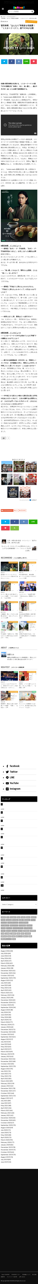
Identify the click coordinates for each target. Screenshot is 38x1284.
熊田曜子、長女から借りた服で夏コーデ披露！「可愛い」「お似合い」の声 (9, 705)
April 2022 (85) (6, 1078)
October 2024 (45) (7, 1005)
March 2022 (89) (7, 1081)
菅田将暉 (23, 510)
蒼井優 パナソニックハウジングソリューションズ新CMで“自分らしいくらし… (9, 576)
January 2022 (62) (7, 1086)
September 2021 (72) (8, 1096)
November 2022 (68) (8, 1061)
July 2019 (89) (6, 1159)
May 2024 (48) (6, 1017)
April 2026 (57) (6, 961)
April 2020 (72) (6, 1137)
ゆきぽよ (27, 920)
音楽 (14, 939)
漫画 (9, 936)
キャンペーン (14, 925)
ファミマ (9, 928)
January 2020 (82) (7, 1145)
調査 (30, 936)
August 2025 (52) (7, 980)
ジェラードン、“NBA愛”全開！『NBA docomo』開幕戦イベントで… (27, 596)
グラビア (29, 925)
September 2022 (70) (8, 1066)
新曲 (18, 933)
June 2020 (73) (6, 1132)
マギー (3, 931)
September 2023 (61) (8, 1037)
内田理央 (32, 931)
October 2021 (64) (7, 1093)
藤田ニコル (19, 936)
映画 (22, 933)
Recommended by (24, 500)
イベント (3, 922)
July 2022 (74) (6, 1071)
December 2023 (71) (8, 1029)
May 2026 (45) (6, 958)
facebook (14, 766)
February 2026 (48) (7, 966)
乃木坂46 (26, 931)
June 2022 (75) (6, 1074)
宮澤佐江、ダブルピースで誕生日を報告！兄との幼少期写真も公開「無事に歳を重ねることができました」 (20, 869)
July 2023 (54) (6, 1042)
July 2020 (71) (6, 1130)
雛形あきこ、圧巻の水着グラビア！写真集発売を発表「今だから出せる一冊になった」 (20, 814)
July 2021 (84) (6, 1101)
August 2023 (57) (7, 1039)
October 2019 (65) (7, 1152)
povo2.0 (34, 917)
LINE (12, 777)
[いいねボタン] (3, 438)
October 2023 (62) (7, 1034)
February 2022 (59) (7, 1083)
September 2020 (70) (8, 1125)
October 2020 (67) (7, 1123)
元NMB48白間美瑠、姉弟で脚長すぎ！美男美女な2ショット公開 (27, 616)
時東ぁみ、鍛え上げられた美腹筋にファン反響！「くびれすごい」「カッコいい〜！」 (20, 830)
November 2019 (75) (8, 1150)
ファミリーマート (18, 928)
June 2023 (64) (6, 1044)
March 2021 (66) (7, 1110)
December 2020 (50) (8, 1118)
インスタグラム (23, 922)
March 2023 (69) (7, 1051)
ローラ (20, 931)
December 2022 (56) (8, 1059)
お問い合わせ (22, 1276)
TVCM (3, 920)
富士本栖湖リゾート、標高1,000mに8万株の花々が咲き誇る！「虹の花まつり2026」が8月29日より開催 (20, 839)
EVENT (6, 825)
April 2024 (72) (6, 1020)
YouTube (14, 783)
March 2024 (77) (7, 1022)
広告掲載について (26, 1274)
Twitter (14, 771)
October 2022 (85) (7, 1064)
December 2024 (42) (8, 1000)
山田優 (7, 933)
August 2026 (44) (7, 951)
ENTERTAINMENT (8, 510)
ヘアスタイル (28, 928)
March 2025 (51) (7, 993)
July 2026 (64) (6, 953)
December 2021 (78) (8, 1088)
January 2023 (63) (7, 1056)
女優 (2, 933)
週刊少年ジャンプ (6, 939)
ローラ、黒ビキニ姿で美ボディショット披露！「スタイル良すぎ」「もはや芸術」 (9, 596)
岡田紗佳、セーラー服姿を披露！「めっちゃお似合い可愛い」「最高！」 (20, 805)
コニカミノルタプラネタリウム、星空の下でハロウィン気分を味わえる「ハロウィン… (9, 685)
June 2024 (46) (6, 1015)
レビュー (14, 931)
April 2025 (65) (6, 990)
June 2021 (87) (6, 1103)
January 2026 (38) (7, 968)
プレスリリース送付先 (12, 1276)
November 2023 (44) (8, 1032)
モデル (8, 931)
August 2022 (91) (7, 1069)
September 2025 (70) (8, 978)
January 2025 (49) (7, 997)
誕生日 (25, 936)
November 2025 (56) (8, 973)
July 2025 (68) (6, 983)
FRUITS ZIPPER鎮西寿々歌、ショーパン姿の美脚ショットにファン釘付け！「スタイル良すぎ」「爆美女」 (20, 850)
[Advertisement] (19, 75)
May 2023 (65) (6, 1047)
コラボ (3, 928)
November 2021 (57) (8, 1091)
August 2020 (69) (7, 1127)
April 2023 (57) (6, 1049)
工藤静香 (13, 933)
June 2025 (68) (6, 985)
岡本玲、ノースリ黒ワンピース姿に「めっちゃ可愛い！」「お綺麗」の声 (27, 685)
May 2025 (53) (6, 988)
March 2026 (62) (7, 963)
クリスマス (22, 925)
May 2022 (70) (6, 1076)
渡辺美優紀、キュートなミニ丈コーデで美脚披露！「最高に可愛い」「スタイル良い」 (20, 859)
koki (19, 917)
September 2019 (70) (8, 1154)
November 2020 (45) (8, 1120)
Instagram (15, 788)
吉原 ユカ (10, 654)
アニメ (33, 920)
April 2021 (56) (6, 1108)
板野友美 (3, 936)
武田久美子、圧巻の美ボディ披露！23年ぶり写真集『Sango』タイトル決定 (20, 887)
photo (28, 917)
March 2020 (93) (7, 1140)
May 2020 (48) (6, 1135)
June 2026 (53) (6, 956)
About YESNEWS (5, 1274)
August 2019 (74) (7, 1157)
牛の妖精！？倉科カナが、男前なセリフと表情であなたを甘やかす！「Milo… (9, 635)
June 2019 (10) (6, 1162)
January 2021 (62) (7, 1115)
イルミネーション (13, 922)
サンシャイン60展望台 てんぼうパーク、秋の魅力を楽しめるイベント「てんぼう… (27, 705)
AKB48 (3, 917)
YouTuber (15, 920)
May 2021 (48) (6, 1105)
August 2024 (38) (7, 1010)
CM (17, 510)
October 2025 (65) (7, 975)
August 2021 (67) (7, 1098)
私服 (13, 936)
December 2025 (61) (8, 970)
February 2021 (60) (7, 1113)
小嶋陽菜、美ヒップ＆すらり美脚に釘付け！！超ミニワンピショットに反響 (9, 616)
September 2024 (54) (8, 1007)
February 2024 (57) (7, 1024)
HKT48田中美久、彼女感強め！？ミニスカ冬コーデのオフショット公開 (27, 576)
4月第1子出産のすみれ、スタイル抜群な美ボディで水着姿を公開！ (27, 635)
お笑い (21, 920)
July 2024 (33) (6, 1012)
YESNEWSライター (15, 1274)
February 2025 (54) (7, 995)
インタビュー (5, 925)
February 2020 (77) (7, 1142)
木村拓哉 (27, 933)
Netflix (23, 917)
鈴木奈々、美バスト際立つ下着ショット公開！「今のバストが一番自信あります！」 (19, 878)
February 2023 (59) (7, 1054)
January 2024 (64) (7, 1027)
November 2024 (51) (8, 1002)
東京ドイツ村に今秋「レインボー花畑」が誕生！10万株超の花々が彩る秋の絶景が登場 (20, 822)
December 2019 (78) (8, 1147)
